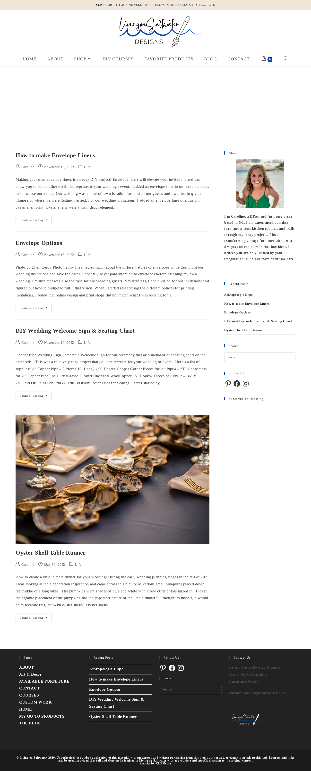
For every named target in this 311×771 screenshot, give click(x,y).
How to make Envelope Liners (55, 155)
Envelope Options (39, 243)
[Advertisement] (155, 103)
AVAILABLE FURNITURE (44, 681)
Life (87, 167)
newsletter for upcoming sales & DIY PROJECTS (172, 5)
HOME (25, 709)
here (290, 259)
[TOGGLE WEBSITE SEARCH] (286, 59)
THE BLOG (30, 723)
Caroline (27, 167)
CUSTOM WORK (35, 702)
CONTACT (29, 688)
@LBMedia (163, 763)
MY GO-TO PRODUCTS (41, 716)
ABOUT (26, 667)
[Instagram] (246, 383)
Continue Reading (36, 218)
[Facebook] (237, 383)
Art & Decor (30, 674)
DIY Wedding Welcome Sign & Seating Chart (75, 331)
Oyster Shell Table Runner (51, 553)
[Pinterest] (228, 383)
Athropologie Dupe (238, 294)
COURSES (29, 695)
